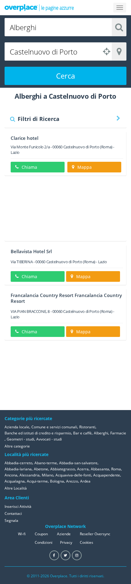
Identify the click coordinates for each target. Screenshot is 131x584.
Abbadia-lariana (18, 469)
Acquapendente (106, 475)
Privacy (66, 542)
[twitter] (65, 555)
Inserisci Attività (18, 506)
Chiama (29, 167)
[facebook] (54, 555)
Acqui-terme (37, 481)
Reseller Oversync (95, 533)
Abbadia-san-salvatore (78, 462)
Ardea (85, 481)
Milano (47, 475)
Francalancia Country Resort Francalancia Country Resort (66, 298)
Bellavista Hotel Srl (31, 251)
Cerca (65, 76)
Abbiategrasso (62, 469)
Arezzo (72, 481)
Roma (116, 469)
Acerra (83, 469)
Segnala (11, 520)
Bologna (57, 481)
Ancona (11, 475)
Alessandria (29, 475)
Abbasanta (100, 469)
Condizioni (43, 542)
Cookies (86, 542)
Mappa (84, 167)
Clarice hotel (24, 138)
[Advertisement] (65, 210)
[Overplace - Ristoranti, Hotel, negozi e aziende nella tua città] (39, 8)
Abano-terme (45, 462)
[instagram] (77, 555)
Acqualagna (15, 481)
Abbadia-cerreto (18, 462)
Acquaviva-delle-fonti (73, 475)
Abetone (41, 469)
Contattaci (13, 513)
